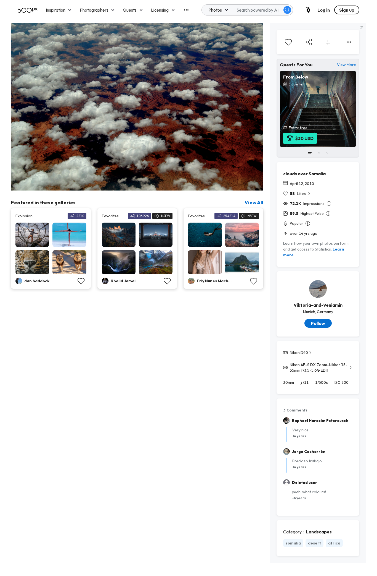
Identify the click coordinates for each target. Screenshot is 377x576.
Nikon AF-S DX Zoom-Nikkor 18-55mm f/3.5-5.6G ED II (318, 367)
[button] (287, 10)
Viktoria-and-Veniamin (318, 305)
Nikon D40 (299, 352)
